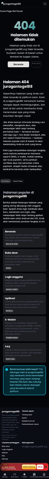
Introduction (6, 181)
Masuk (40, 467)
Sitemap (5, 459)
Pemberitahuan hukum (30, 424)
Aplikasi (5, 453)
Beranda (18, 64)
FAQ (3, 456)
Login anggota (7, 449)
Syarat (24, 418)
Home (3, 11)
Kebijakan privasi (28, 421)
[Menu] (45, 3)
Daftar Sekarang (29, 467)
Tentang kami (27, 415)
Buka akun (36, 63)
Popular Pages (18, 181)
